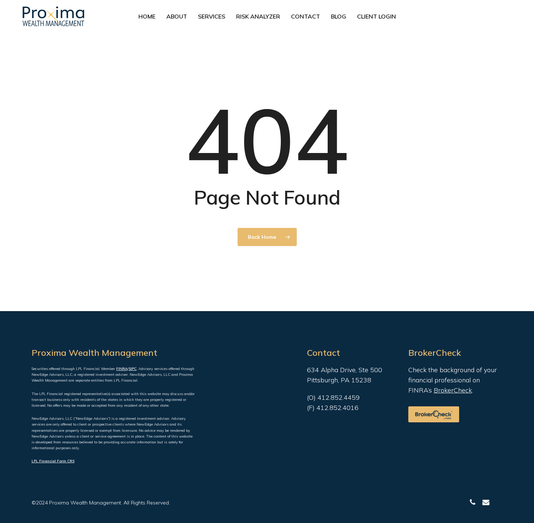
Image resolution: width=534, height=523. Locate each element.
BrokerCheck (453, 390)
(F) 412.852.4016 (333, 407)
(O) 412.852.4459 (333, 397)
